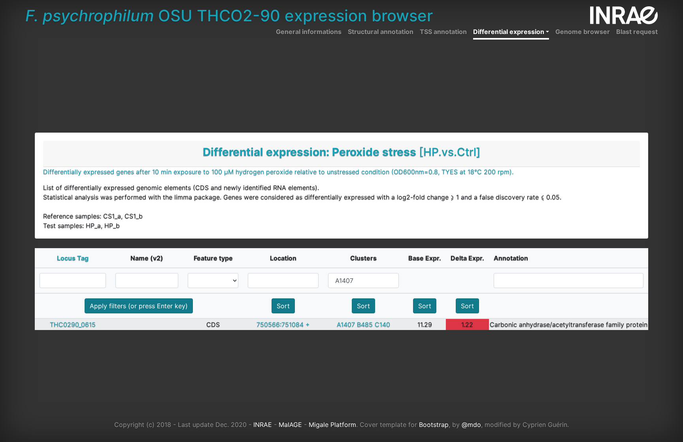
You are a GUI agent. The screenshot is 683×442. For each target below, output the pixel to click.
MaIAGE (290, 425)
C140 (382, 324)
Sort (283, 306)
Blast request (637, 32)
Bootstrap (434, 425)
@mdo (471, 425)
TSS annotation (443, 32)
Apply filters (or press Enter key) (139, 306)
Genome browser (582, 32)
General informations (309, 32)
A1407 (346, 324)
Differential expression (508, 32)
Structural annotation (380, 32)
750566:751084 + (283, 324)
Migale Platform (332, 425)
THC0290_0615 (73, 324)
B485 (365, 324)
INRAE (262, 425)
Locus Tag (73, 258)
